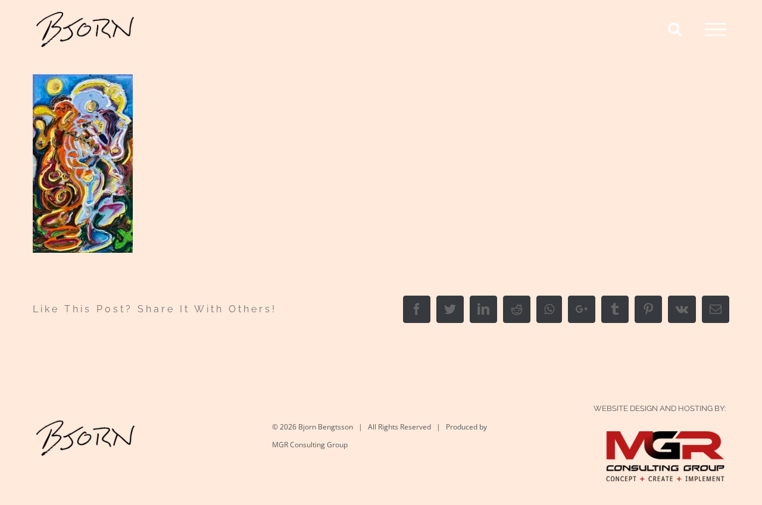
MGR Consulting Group (310, 445)
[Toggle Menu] (715, 29)
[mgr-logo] (665, 443)
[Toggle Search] (674, 28)
